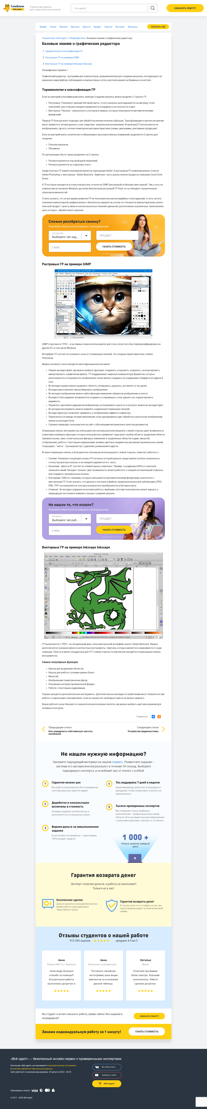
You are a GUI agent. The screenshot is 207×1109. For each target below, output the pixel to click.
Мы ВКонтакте (108, 1067)
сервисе (117, 762)
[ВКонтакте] (153, 716)
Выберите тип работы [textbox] (66, 520)
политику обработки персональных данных (32, 1069)
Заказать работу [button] (185, 8)
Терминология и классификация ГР (64, 51)
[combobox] (70, 235)
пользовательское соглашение (61, 1065)
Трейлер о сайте (109, 1075)
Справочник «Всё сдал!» (55, 38)
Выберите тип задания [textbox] (66, 236)
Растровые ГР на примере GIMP (62, 57)
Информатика (77, 38)
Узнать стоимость (114, 246)
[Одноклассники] (159, 716)
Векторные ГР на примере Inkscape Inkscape (68, 64)
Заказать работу (149, 1016)
